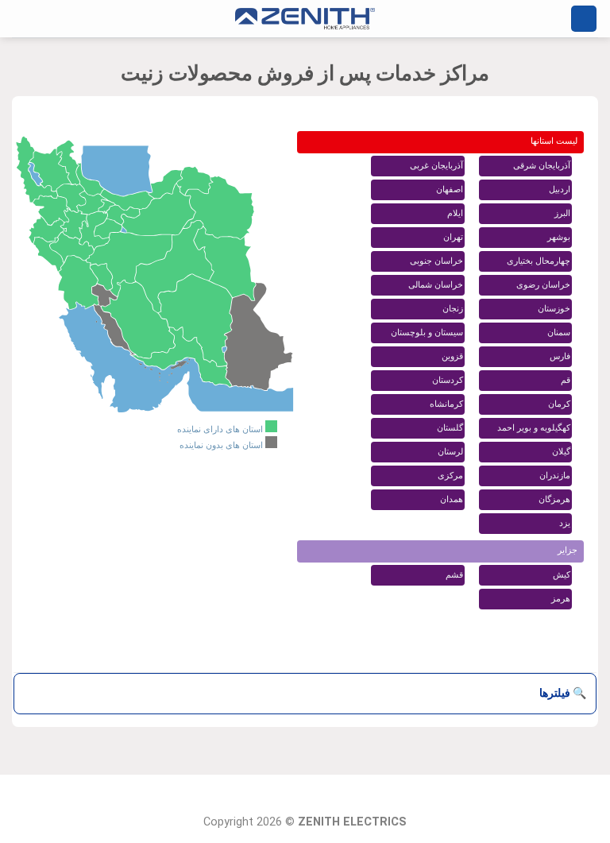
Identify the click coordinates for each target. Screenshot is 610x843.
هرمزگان (554, 499)
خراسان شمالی (435, 285)
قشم (454, 575)
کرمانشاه (446, 404)
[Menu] (583, 19)
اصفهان (449, 189)
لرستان (450, 452)
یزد (564, 523)
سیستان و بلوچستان (427, 332)
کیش (561, 575)
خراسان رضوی (543, 285)
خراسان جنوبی (436, 261)
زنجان (452, 309)
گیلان (561, 452)
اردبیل (559, 189)
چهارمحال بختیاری (538, 261)
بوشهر (558, 237)
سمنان (558, 332)
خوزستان (554, 309)
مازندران (554, 475)
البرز (562, 213)
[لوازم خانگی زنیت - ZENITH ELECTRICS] (305, 18)
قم (565, 380)
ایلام (455, 213)
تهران (453, 237)
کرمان (559, 404)
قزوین (452, 356)
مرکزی (450, 475)
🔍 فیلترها (562, 692)
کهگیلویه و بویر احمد (533, 428)
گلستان (450, 428)
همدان (451, 499)
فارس (560, 356)
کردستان (447, 380)
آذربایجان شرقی (541, 165)
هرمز (560, 599)
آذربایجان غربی (436, 165)
